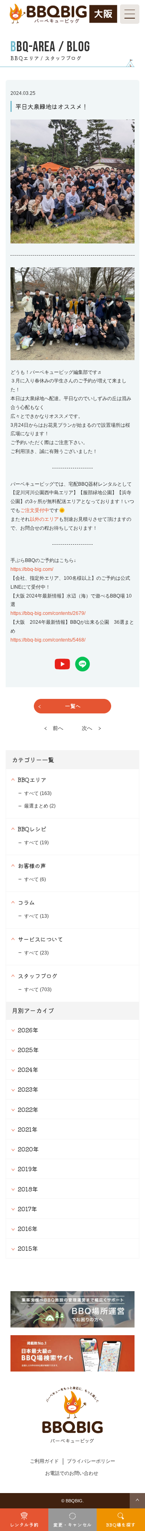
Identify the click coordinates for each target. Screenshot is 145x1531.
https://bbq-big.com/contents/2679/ (47, 613)
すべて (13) (36, 916)
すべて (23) (36, 953)
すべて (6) (35, 879)
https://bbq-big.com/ (31, 569)
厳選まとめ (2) (40, 806)
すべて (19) (36, 842)
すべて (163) (38, 793)
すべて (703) (38, 989)
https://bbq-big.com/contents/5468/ (47, 640)
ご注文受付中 (34, 510)
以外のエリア (44, 519)
